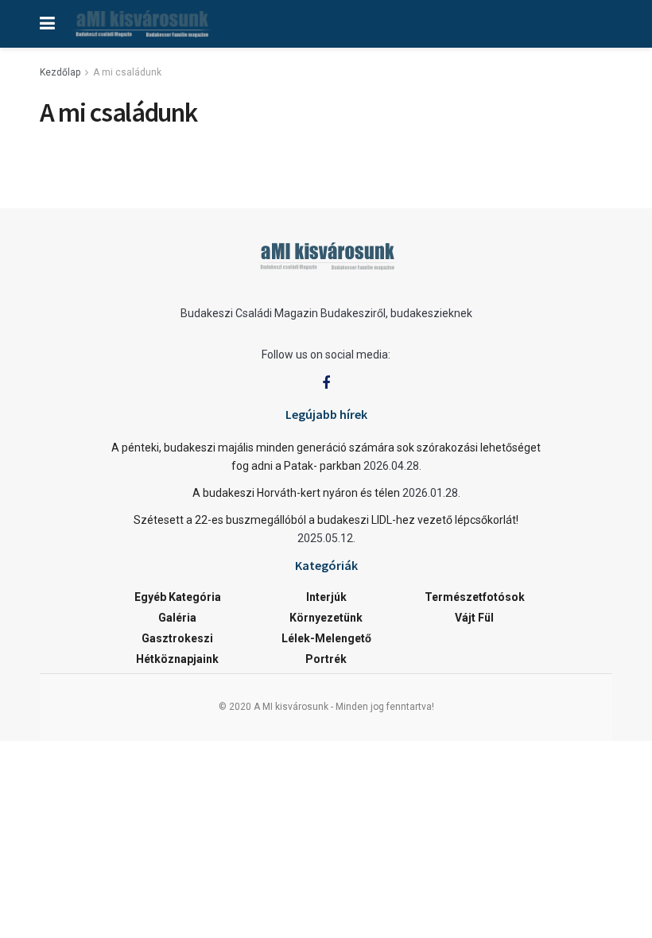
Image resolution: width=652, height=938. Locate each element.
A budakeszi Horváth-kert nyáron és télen (296, 492)
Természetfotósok (475, 597)
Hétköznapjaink (177, 659)
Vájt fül (474, 617)
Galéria (177, 617)
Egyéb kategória (177, 597)
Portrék (326, 659)
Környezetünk (326, 617)
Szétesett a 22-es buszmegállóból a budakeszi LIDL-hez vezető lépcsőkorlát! (326, 520)
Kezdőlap (60, 72)
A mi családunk (127, 72)
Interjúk (326, 597)
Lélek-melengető (326, 638)
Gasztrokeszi (177, 638)
